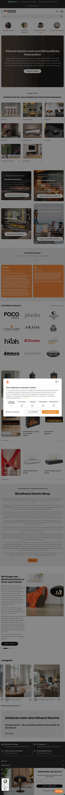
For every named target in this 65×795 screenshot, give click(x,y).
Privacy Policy (24, 398)
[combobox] (56, 381)
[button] (12, 412)
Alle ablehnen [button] (33, 412)
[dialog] (32, 397)
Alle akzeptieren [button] (50, 412)
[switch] (5, 789)
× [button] (58, 381)
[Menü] (8, 779)
